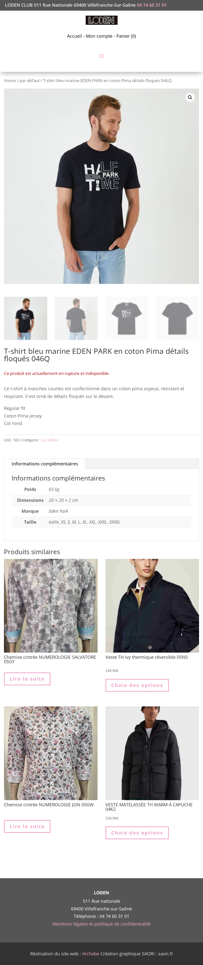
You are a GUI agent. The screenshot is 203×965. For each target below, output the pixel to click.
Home (10, 80)
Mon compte (99, 36)
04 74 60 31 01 (152, 5)
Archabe (90, 954)
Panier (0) (126, 36)
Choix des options (137, 685)
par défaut (30, 80)
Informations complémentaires (45, 464)
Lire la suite (27, 678)
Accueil (74, 36)
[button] (190, 97)
